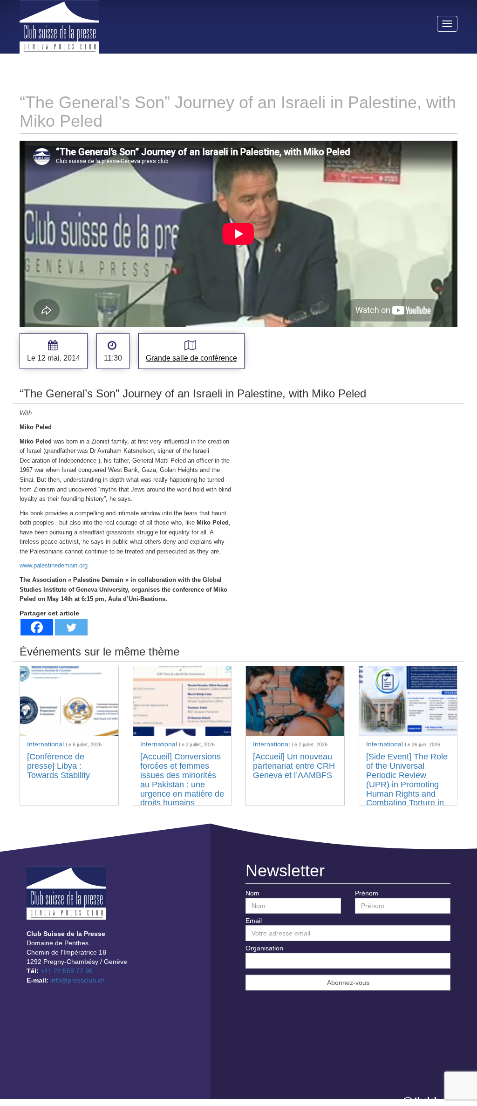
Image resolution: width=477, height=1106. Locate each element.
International (46, 744)
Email (253, 920)
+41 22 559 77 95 (67, 971)
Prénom (366, 893)
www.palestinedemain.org (54, 565)
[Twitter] (71, 627)
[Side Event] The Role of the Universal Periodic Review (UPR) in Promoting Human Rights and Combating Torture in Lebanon (407, 784)
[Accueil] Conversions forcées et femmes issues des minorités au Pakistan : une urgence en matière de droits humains (182, 779)
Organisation (264, 948)
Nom (252, 893)
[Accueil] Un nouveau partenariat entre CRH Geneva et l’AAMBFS (294, 766)
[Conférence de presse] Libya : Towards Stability (58, 766)
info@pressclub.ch (77, 980)
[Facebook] (36, 627)
